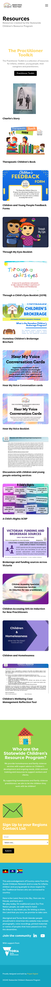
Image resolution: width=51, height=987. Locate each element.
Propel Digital (32, 974)
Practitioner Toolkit (25, 73)
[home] (13, 5)
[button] (46, 5)
